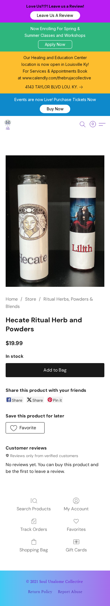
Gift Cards (76, 550)
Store (30, 299)
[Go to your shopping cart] (94, 124)
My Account (76, 509)
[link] (55, 87)
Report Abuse (70, 592)
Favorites (76, 529)
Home (12, 299)
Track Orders (33, 529)
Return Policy (40, 592)
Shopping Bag (33, 550)
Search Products (34, 509)
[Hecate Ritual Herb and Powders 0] (55, 221)
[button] (55, 15)
